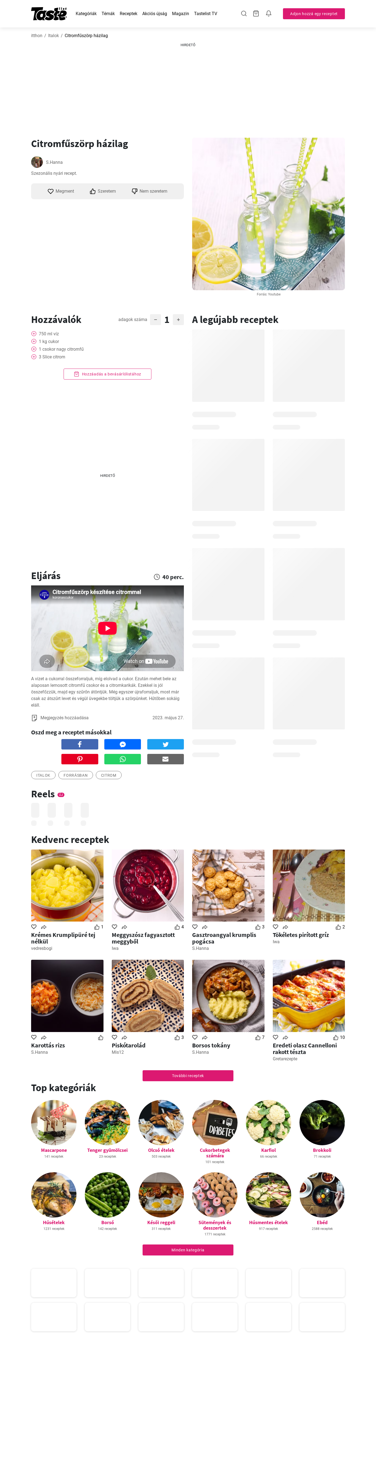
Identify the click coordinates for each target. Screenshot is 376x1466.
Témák (108, 13)
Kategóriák (86, 13)
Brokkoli (322, 1150)
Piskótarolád (129, 1045)
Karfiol (268, 1150)
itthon (36, 35)
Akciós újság (154, 13)
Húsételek (54, 1222)
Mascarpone (54, 1150)
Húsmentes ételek (268, 1222)
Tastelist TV (205, 13)
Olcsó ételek (161, 1150)
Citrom (108, 775)
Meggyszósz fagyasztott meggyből (143, 938)
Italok (53, 35)
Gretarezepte (285, 1058)
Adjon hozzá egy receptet (314, 14)
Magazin (180, 13)
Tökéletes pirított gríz (301, 934)
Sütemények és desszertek (214, 1225)
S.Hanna (54, 162)
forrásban (76, 775)
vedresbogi (41, 948)
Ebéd (322, 1222)
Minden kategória (187, 1250)
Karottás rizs (48, 1045)
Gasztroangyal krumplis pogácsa (224, 938)
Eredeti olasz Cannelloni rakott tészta (305, 1048)
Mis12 (118, 1052)
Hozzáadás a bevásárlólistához (111, 374)
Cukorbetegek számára (215, 1153)
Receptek (128, 13)
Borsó (107, 1222)
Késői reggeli (161, 1222)
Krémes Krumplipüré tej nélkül (63, 938)
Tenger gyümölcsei (107, 1150)
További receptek (188, 1076)
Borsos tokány (211, 1045)
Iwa (115, 948)
